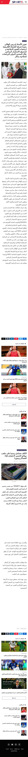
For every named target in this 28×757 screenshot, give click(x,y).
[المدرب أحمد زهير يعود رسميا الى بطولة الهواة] (24, 439)
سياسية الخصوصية (14, 750)
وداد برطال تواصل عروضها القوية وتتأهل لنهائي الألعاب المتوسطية (14, 361)
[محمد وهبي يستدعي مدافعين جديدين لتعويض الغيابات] (24, 424)
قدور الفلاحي (22, 59)
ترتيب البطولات (17, 748)
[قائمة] (26, 2)
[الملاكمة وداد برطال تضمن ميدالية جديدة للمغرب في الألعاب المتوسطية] (14, 388)
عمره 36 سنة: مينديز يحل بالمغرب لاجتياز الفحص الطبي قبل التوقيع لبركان (14, 674)
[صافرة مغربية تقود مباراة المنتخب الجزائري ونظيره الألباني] (14, 646)
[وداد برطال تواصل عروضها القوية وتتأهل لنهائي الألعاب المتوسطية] (14, 351)
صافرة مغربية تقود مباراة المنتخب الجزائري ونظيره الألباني (15, 656)
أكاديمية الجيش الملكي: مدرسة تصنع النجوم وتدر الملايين (14, 692)
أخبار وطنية (20, 37)
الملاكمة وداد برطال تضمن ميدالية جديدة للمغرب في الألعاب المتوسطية (15, 398)
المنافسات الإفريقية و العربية (21, 450)
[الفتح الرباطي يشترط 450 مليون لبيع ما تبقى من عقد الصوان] (14, 370)
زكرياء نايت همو (22, 461)
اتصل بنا (7, 748)
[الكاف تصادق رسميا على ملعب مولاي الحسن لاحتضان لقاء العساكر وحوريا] (14, 472)
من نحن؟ (11, 748)
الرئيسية (25, 37)
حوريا (18, 628)
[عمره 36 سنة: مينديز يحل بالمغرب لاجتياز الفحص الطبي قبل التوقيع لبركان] (14, 664)
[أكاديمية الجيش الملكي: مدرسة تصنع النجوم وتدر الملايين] (14, 683)
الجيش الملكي (23, 628)
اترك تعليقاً (14, 698)
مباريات (22, 748)
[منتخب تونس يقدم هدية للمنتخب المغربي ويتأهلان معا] (24, 432)
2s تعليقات (14, 404)
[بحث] (2, 2)
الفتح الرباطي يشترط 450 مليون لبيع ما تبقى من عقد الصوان (15, 379)
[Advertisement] (14, 21)
